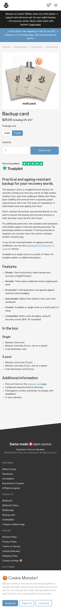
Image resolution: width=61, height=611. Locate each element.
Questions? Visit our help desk (30, 450)
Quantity (6, 142)
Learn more (35, 25)
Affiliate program (11, 488)
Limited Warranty (11, 551)
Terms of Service (11, 546)
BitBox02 (7, 501)
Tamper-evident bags (13, 524)
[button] (6, 80)
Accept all (10, 603)
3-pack (17, 133)
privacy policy (44, 593)
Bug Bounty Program (13, 483)
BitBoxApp (8, 510)
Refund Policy (9, 537)
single (7, 133)
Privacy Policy (9, 542)
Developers (8, 479)
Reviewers (7, 474)
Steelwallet (8, 520)
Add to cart (45, 150)
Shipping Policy (10, 556)
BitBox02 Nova (10, 505)
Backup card (8, 515)
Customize (43, 603)
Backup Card (34, 384)
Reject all (27, 603)
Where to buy (9, 469)
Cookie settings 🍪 (12, 561)
